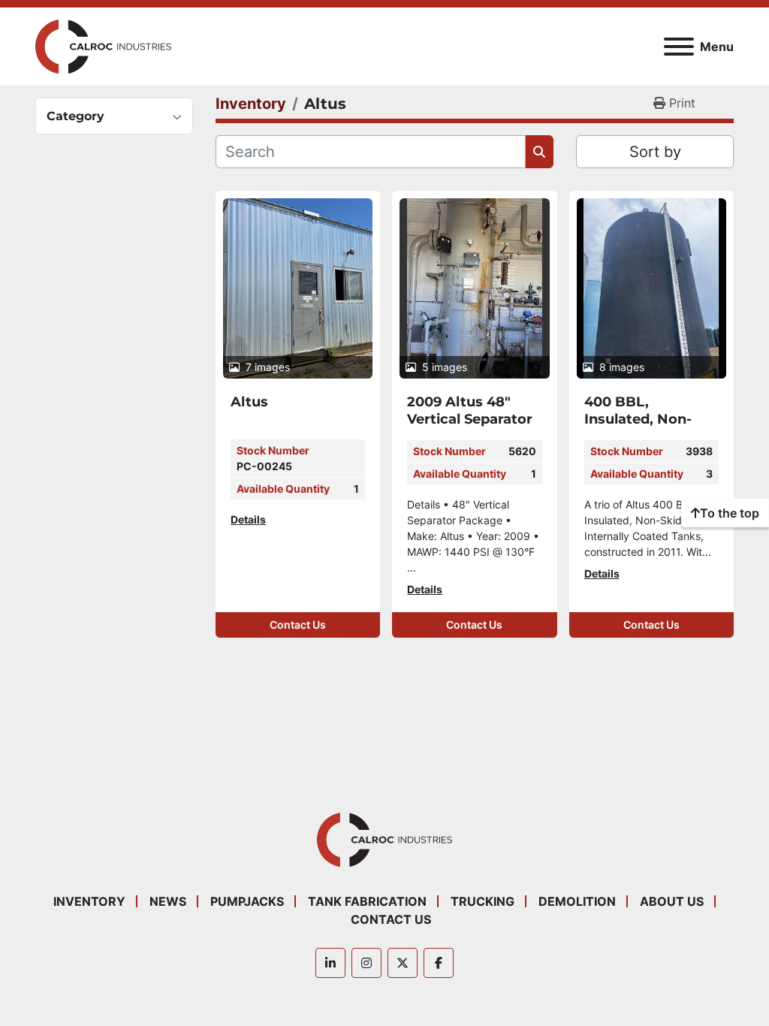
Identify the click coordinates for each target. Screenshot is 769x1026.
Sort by (655, 152)
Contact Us (298, 625)
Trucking (482, 901)
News (167, 901)
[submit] (539, 151)
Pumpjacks (247, 901)
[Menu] (679, 47)
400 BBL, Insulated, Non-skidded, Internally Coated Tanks (649, 427)
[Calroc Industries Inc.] (385, 838)
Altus (249, 402)
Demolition (577, 901)
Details (248, 519)
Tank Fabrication (367, 901)
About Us (672, 901)
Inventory (89, 901)
